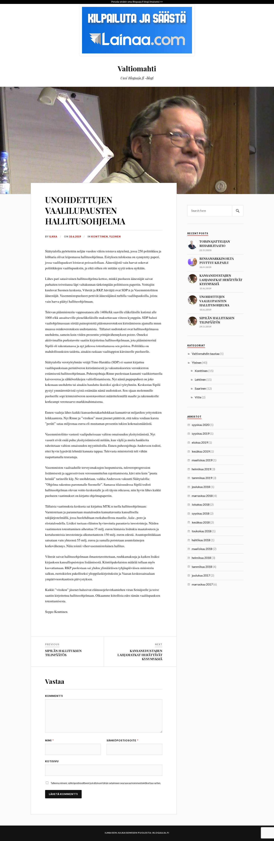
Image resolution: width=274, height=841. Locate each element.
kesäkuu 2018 (201, 522)
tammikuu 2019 (202, 478)
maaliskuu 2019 (202, 460)
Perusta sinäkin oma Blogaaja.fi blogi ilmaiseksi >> (137, 2)
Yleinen (115, 236)
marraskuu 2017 (202, 584)
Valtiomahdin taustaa (205, 353)
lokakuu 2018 (201, 504)
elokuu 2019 (200, 442)
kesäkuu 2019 (201, 451)
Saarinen (200, 388)
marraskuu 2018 (202, 495)
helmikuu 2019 (201, 469)
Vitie (198, 397)
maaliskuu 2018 (202, 548)
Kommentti (54, 695)
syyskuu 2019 (200, 433)
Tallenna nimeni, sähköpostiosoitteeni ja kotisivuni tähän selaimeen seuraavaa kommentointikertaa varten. (106, 783)
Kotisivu (52, 761)
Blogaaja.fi (160, 832)
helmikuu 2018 (201, 557)
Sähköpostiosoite (122, 740)
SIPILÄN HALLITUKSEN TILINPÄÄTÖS (63, 653)
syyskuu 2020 (200, 424)
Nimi (49, 740)
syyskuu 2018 (200, 513)
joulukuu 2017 (201, 575)
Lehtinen (200, 379)
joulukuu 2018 (201, 486)
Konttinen (99, 236)
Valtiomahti (137, 68)
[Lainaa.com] (137, 55)
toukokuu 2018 (201, 531)
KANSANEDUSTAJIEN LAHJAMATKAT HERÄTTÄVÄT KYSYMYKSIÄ (139, 655)
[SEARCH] (237, 210)
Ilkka (53, 236)
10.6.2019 (75, 236)
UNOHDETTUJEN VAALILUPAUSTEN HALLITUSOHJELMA (85, 210)
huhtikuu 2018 (201, 540)
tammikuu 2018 (202, 566)
